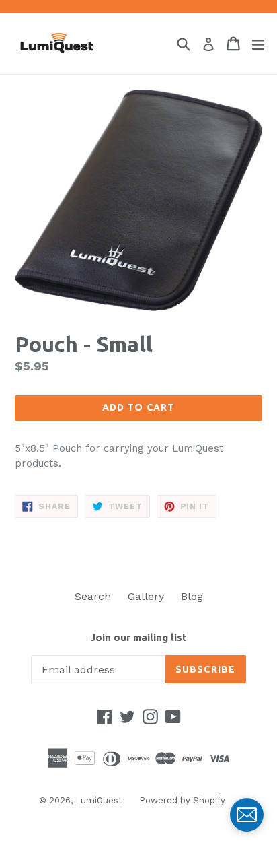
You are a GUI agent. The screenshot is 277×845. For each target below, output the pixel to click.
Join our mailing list (138, 637)
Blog (192, 596)
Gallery (146, 596)
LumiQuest (98, 800)
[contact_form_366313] (247, 815)
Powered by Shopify (182, 800)
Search (93, 596)
